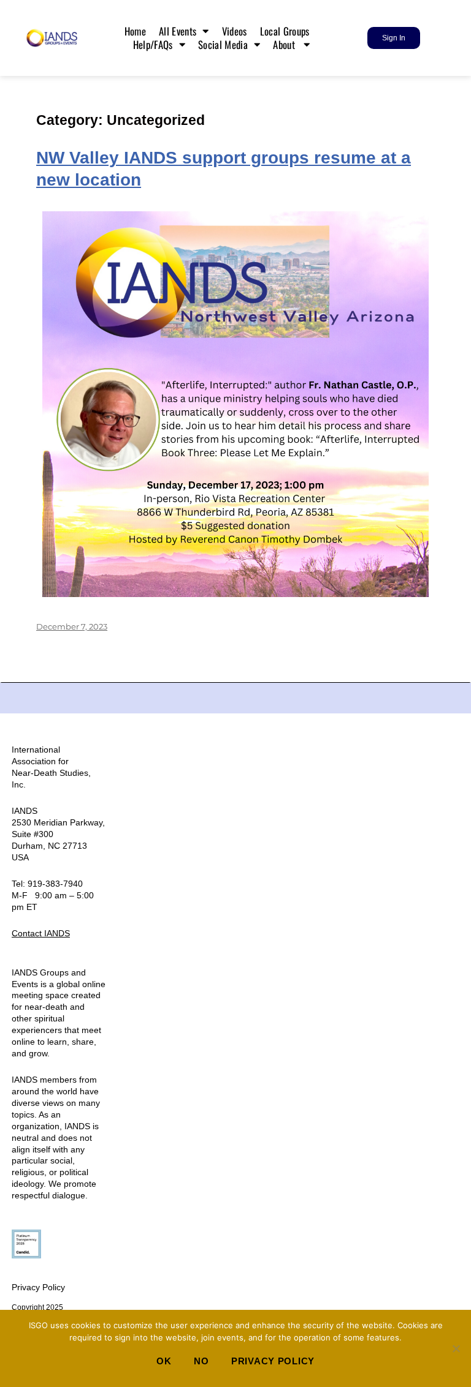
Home (135, 31)
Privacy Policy (38, 1287)
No (201, 1361)
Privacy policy (273, 1361)
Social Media (223, 44)
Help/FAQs (153, 44)
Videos (234, 31)
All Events (177, 31)
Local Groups (286, 31)
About (285, 44)
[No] (456, 1348)
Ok (163, 1361)
